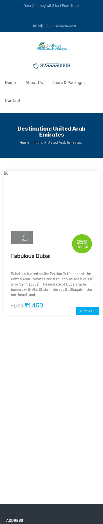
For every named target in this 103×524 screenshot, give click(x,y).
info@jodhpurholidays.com (54, 26)
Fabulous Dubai (30, 256)
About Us (34, 82)
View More (88, 311)
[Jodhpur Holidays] (51, 48)
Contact (12, 100)
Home (10, 82)
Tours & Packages (69, 82)
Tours (38, 143)
